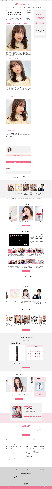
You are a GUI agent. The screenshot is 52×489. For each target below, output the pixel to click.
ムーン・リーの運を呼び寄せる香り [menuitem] (36, 452)
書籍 (27, 469)
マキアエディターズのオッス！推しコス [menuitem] (29, 448)
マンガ (7, 469)
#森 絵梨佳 (37, 18)
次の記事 (29, 165)
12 (35, 353)
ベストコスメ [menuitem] (33, 7)
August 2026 (35, 346)
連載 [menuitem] (40, 7)
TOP (7, 198)
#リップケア (40, 23)
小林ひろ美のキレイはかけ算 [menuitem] (29, 450)
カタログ (7, 10)
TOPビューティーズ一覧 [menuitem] (9, 448)
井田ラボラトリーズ (19, 362)
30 (28, 358)
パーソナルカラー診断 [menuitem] (41, 448)
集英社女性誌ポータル (48, 0)
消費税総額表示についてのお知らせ (26, 473)
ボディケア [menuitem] (18, 7)
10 (30, 353)
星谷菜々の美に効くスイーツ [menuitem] (29, 455)
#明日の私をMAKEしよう (40, 14)
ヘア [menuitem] (15, 7)
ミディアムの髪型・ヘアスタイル (16, 198)
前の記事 (8, 165)
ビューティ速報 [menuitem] (21, 444)
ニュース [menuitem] (21, 448)
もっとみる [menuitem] (44, 7)
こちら (32, 477)
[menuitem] (9, 439)
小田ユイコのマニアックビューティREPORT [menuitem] (29, 452)
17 (30, 354)
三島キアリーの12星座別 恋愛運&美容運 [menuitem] (36, 450)
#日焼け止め (36, 23)
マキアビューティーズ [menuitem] (24, 7)
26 (35, 356)
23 (28, 356)
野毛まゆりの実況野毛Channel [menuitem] (28, 453)
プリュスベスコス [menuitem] (15, 453)
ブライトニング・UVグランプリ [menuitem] (16, 452)
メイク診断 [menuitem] (14, 444)
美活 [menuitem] (20, 7)
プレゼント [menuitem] (29, 7)
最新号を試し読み (28, 416)
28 (39, 356)
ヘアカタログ (10, 198)
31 (30, 358)
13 (37, 353)
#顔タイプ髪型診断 (38, 22)
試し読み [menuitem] (14, 458)
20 (37, 354)
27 (37, 356)
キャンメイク (13, 362)
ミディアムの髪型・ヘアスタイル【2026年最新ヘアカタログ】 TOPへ (16, 162)
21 (39, 354)
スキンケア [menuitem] (7, 7)
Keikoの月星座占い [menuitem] (35, 448)
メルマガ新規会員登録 (26, 435)
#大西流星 (40, 18)
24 (30, 356)
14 (39, 353)
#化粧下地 (43, 23)
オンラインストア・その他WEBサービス (40, 469)
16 (28, 354)
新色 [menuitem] (13, 7)
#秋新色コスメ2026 (43, 17)
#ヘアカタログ (42, 22)
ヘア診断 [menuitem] (27, 444)
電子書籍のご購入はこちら (37, 416)
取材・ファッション (18, 469)
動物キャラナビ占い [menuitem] (35, 451)
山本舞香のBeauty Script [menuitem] (29, 456)
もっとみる (26, 225)
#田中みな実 (42, 18)
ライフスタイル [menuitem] (37, 7)
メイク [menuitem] (10, 7)
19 (35, 354)
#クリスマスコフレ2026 (37, 17)
